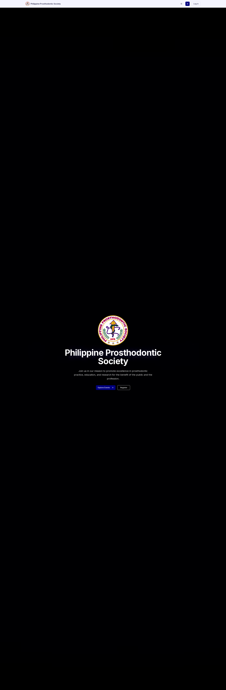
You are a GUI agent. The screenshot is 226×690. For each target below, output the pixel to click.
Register (123, 388)
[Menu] (187, 4)
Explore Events (104, 388)
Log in (196, 4)
